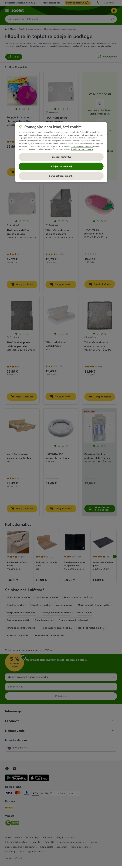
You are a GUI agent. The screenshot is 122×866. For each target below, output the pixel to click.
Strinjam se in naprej (61, 166)
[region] (61, 152)
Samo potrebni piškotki (61, 175)
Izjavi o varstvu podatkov (82, 149)
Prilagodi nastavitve (61, 156)
